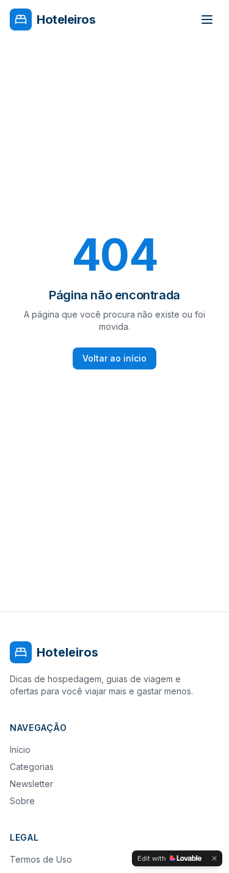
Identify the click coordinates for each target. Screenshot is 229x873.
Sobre (22, 801)
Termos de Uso (41, 859)
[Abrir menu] (207, 19)
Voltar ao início (114, 358)
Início (20, 749)
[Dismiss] (214, 858)
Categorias (32, 766)
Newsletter (31, 784)
